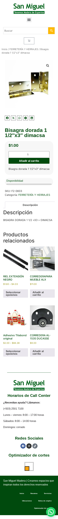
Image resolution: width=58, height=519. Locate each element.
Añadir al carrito (29, 160)
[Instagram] (29, 446)
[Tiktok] (35, 446)
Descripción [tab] (30, 205)
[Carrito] (29, 40)
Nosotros (34, 493)
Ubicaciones (27, 501)
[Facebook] (23, 446)
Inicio (4, 49)
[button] (29, 19)
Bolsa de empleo (45, 501)
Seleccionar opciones (13, 293)
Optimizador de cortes (29, 455)
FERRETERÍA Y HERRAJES (24, 49)
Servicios (48, 493)
